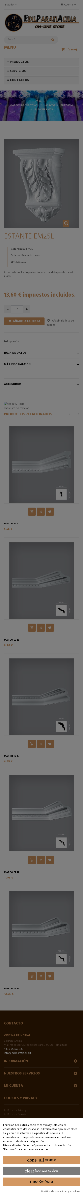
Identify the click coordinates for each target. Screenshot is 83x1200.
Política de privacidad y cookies (60, 1192)
